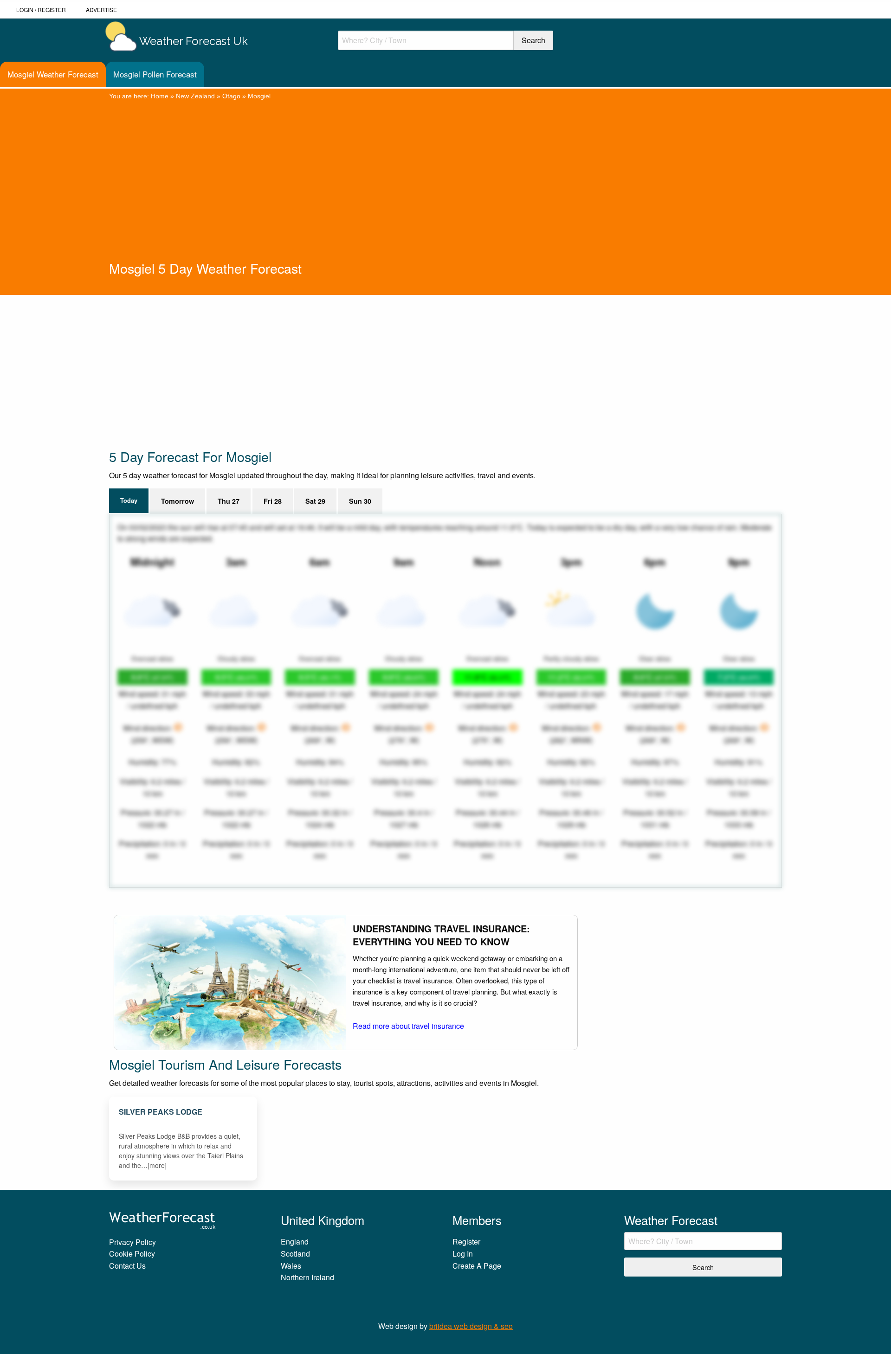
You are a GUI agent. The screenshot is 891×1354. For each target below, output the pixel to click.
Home (159, 96)
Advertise (101, 9)
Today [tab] (128, 500)
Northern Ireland (307, 1277)
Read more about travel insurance (408, 1025)
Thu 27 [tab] (228, 501)
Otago (231, 96)
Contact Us (127, 1265)
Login (24, 9)
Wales (291, 1265)
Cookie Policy (132, 1253)
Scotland (295, 1253)
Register (52, 9)
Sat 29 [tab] (315, 501)
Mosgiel (259, 96)
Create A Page (476, 1265)
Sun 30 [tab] (360, 501)
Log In (462, 1253)
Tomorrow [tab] (177, 501)
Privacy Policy (132, 1242)
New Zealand (195, 96)
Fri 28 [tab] (273, 501)
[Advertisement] (445, 189)
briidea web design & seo (471, 1326)
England (295, 1241)
